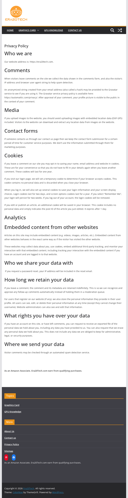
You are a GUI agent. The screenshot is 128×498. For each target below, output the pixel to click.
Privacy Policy (11, 444)
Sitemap (8, 451)
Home (10, 30)
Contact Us (75, 30)
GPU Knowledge (53, 30)
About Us (9, 431)
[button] (37, 30)
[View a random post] (120, 30)
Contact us (10, 437)
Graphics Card (27, 30)
